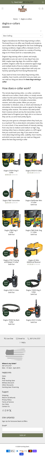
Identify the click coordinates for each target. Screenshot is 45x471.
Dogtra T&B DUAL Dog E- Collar (34, 231)
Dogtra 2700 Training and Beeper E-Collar (11, 261)
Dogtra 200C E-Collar (11, 290)
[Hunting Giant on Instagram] (5, 411)
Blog (3, 378)
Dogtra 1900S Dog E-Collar (33, 291)
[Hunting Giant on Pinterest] (8, 411)
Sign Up (23, 435)
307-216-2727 (28, 2)
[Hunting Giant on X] (10, 411)
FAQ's (4, 376)
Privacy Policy (6, 400)
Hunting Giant (24, 446)
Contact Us (6, 406)
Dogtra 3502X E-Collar (34, 171)
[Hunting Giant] (22, 8)
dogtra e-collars (26, 19)
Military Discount (8, 383)
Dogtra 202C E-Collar (33, 320)
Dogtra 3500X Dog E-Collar (11, 171)
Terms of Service (8, 402)
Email (4, 425)
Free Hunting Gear (8, 381)
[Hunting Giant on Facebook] (3, 411)
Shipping (5, 395)
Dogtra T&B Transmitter (11, 200)
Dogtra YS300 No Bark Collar (11, 321)
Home (15, 19)
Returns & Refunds (8, 398)
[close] (43, 2)
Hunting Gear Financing (10, 387)
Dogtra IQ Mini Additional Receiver (34, 261)
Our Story (5, 404)
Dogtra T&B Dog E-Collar (11, 231)
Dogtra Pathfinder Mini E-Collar (34, 201)
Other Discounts (8, 385)
